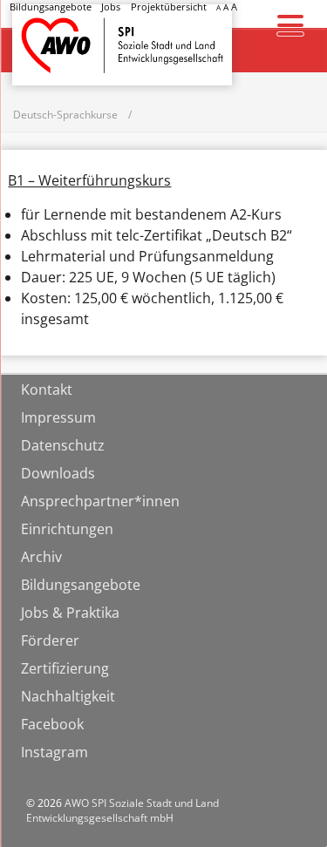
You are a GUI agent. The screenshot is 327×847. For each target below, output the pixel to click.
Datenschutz (63, 445)
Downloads (58, 473)
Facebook (52, 724)
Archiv (41, 556)
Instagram (54, 752)
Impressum (58, 417)
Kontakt (46, 389)
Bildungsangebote (51, 6)
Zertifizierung (65, 668)
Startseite (57, 29)
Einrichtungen (67, 529)
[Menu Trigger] (290, 24)
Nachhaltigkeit (68, 696)
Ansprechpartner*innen (100, 501)
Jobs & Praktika (70, 612)
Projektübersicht (169, 6)
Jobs (110, 6)
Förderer (50, 640)
